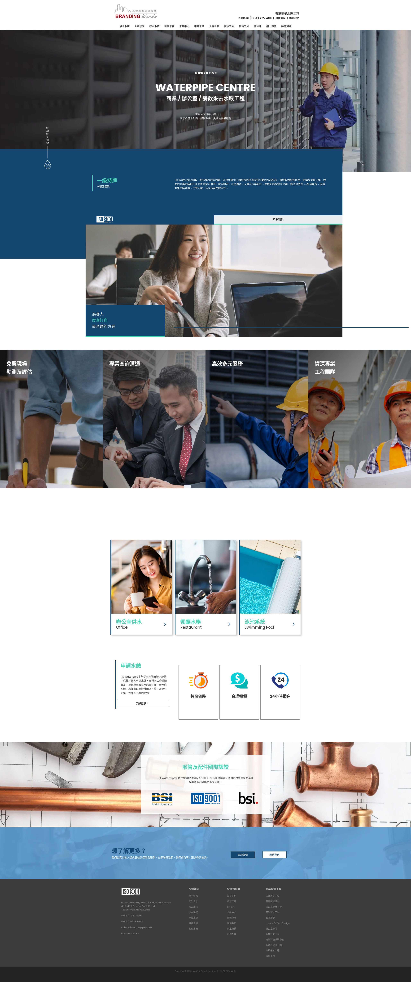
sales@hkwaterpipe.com (136, 927)
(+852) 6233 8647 (132, 921)
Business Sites (130, 933)
